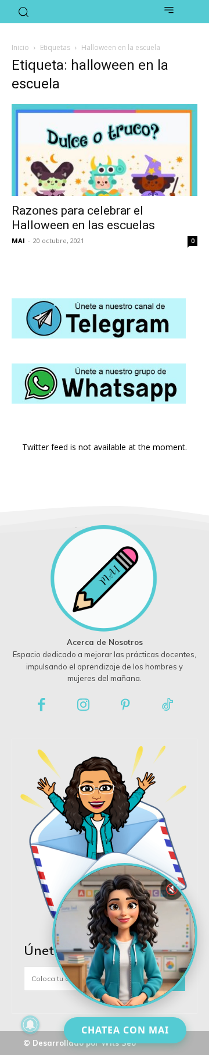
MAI (18, 240)
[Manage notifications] (30, 1024)
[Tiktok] (168, 705)
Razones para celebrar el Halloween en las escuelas (83, 218)
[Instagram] (84, 705)
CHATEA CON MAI (125, 1030)
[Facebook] (41, 705)
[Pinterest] (125, 705)
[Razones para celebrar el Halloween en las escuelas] (104, 150)
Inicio (20, 47)
